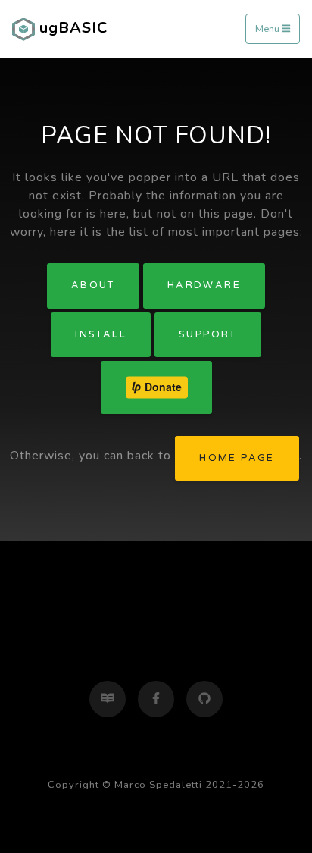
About (93, 285)
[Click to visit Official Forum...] (107, 699)
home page (237, 458)
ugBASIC (71, 27)
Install (100, 334)
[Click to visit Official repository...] (204, 699)
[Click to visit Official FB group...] (156, 699)
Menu (268, 29)
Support (208, 334)
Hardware (204, 285)
